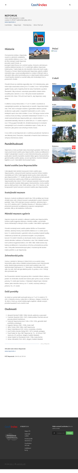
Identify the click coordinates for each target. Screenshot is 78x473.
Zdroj (42, 344)
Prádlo (54, 104)
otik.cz (12, 464)
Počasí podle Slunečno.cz (29, 440)
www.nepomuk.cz (10, 22)
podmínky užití (21, 464)
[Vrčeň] (64, 134)
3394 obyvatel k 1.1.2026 (16, 18)
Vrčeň (54, 125)
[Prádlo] (64, 114)
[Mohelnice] (64, 155)
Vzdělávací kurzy (28, 449)
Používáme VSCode (28, 444)
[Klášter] (64, 93)
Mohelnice (55, 146)
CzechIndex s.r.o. (12, 437)
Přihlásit (69, 433)
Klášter (54, 84)
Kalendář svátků (27, 435)
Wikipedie (46, 344)
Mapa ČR (27, 431)
